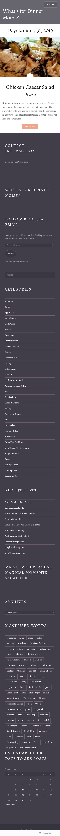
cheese (10, 654)
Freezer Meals (11, 357)
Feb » (13, 804)
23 (23, 794)
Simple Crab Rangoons (14, 547)
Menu (52, 4)
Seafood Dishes (11, 431)
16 (23, 789)
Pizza (19, 714)
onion (29, 703)
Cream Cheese (45, 670)
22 (16, 794)
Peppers (10, 714)
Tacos (37, 736)
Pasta (7, 391)
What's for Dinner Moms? (23, 14)
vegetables (47, 742)
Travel (7, 459)
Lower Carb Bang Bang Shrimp (18, 502)
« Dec (7, 804)
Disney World (13, 681)
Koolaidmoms (29, 698)
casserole (31, 648)
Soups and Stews (12, 453)
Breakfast (9, 329)
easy (24, 681)
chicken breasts (13, 659)
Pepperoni (38, 709)
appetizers (11, 637)
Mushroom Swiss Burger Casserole (20, 513)
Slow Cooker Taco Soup (15, 552)
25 (37, 794)
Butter (20, 648)
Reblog (8, 408)
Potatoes (10, 720)
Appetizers (9, 312)
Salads (7, 419)
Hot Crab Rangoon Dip (14, 530)
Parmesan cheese (14, 709)
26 (43, 794)
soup (9, 736)
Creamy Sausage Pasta (14, 541)
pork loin (44, 714)
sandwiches (12, 725)
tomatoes (26, 742)
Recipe (21, 720)
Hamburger (34, 692)
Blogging (11, 643)
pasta (27, 709)
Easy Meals (11, 687)
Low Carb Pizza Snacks (14, 507)
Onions (38, 703)
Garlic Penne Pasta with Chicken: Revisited (22, 524)
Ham (23, 692)
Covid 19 (32, 670)
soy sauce (19, 736)
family (22, 687)
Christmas (11, 665)
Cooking (21, 670)
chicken (19, 654)
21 (8, 794)
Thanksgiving (12, 742)
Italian (46, 692)
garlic (38, 687)
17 (30, 789)
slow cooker (44, 731)
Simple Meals (29, 731)
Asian (22, 637)
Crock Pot (11, 676)
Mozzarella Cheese (15, 703)
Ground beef (12, 692)
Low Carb (9, 374)
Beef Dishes (10, 323)
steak (29, 736)
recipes (30, 720)
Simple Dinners (13, 731)
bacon (30, 637)
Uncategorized (11, 470)
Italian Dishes (10, 369)
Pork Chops (31, 714)
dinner (32, 676)
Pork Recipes (10, 397)
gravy (47, 687)
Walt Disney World (27, 747)
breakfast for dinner (39, 643)
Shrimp (24, 725)
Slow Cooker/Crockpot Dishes (17, 448)
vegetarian (11, 747)
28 (9, 800)
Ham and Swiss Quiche (15, 519)
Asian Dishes (10, 318)
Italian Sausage (13, 698)
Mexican (42, 698)
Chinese (38, 659)
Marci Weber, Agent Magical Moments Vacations (28, 572)
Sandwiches (10, 425)
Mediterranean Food (14, 380)
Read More (30, 126)
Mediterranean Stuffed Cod (17, 536)
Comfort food (45, 665)
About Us (9, 301)
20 (51, 789)
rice (39, 720)
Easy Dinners (35, 681)
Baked (39, 637)
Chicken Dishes (11, 340)
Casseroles (9, 335)
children (27, 659)
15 (16, 789)
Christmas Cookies (27, 665)
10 (30, 784)
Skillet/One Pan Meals (14, 442)
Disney (8, 352)
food (31, 687)
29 (16, 800)
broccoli (10, 648)
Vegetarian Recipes (13, 476)
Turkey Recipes (11, 464)
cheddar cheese (45, 648)
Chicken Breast (33, 654)
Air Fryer (8, 306)
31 (30, 800)
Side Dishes (10, 436)
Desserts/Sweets (12, 346)
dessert (22, 676)
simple (48, 725)
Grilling (8, 363)
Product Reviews (12, 402)
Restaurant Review (13, 414)
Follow (10, 253)
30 (23, 800)
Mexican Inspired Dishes (15, 385)
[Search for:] (30, 274)
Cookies (10, 670)
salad (46, 720)
